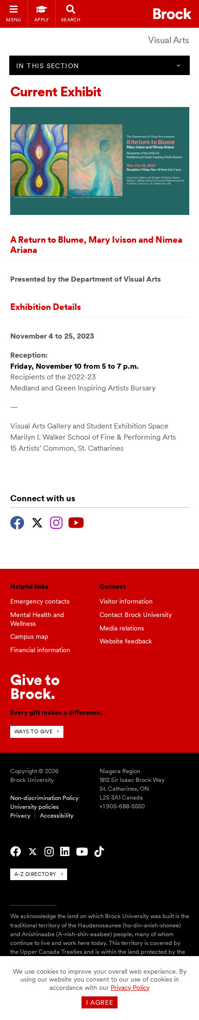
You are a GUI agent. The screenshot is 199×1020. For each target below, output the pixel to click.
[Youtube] (76, 521)
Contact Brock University (136, 615)
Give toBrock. (35, 687)
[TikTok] (99, 851)
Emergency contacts (39, 601)
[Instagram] (56, 521)
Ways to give (33, 731)
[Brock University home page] (172, 13)
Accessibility (57, 815)
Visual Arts (168, 40)
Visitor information (126, 601)
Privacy (20, 815)
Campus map (29, 636)
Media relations (122, 628)
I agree (99, 1002)
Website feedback (126, 641)
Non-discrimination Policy (44, 797)
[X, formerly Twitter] (37, 521)
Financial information (40, 650)
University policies (34, 806)
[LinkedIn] (64, 851)
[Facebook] (17, 521)
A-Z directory (35, 874)
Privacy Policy (130, 987)
